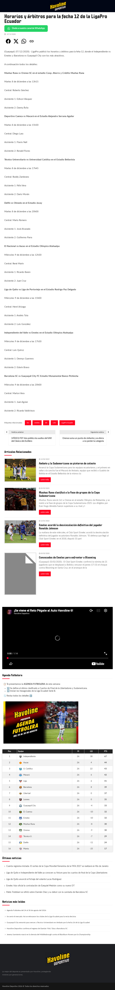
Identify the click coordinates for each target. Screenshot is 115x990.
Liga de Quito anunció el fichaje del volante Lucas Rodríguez (33, 879)
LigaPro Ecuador (67, 423)
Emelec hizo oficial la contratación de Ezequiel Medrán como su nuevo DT (40, 886)
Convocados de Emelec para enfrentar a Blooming (67, 557)
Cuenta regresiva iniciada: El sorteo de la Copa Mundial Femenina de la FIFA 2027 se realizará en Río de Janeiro (57, 866)
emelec (37, 423)
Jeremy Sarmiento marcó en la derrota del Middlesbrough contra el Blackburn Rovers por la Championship (48, 934)
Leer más (45, 480)
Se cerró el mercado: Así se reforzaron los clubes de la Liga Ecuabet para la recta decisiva (41, 916)
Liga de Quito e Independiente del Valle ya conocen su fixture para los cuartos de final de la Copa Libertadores (56, 873)
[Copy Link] (31, 41)
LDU (54, 423)
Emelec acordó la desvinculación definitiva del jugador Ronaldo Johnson (70, 527)
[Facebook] (8, 41)
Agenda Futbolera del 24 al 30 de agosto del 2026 (26, 910)
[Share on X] (16, 41)
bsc (28, 423)
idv (46, 423)
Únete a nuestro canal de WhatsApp (28, 28)
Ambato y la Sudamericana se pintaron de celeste (67, 463)
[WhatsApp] (24, 41)
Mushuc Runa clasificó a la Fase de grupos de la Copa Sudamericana (69, 494)
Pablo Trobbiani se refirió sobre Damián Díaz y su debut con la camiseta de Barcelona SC (47, 892)
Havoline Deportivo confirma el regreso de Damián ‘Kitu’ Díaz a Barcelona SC (37, 928)
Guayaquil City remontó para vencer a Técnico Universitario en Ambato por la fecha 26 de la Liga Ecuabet (48, 922)
